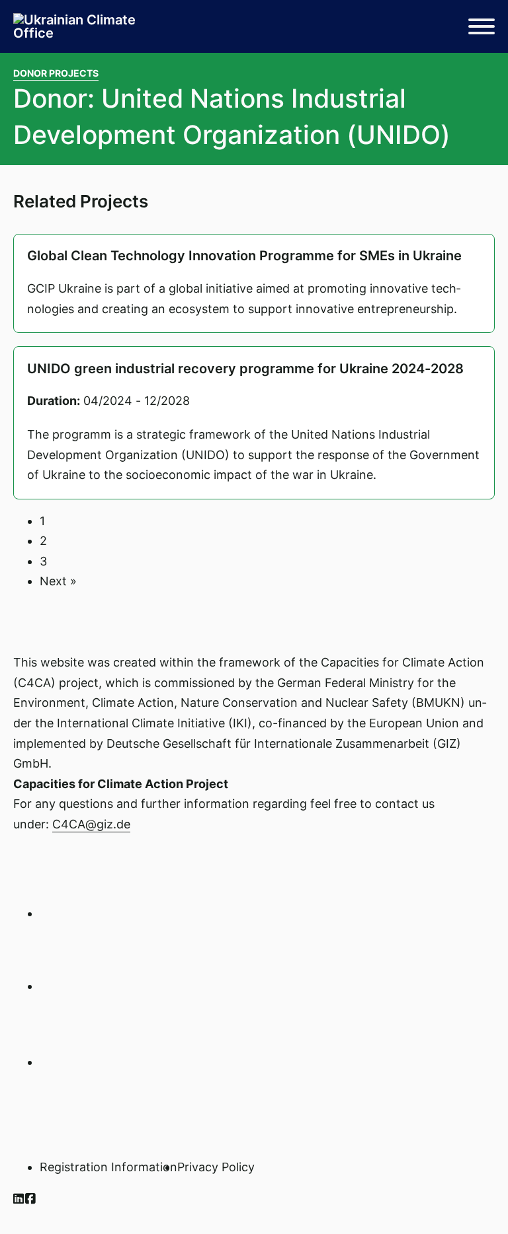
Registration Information (108, 1167)
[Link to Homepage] (79, 26)
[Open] (481, 26)
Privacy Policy (216, 1167)
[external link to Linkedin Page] (19, 1199)
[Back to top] (462, 1194)
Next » (58, 581)
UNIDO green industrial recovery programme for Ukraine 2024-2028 (245, 369)
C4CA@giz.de (91, 824)
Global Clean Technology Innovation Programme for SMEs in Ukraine (244, 256)
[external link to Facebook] (31, 1199)
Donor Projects (56, 73)
